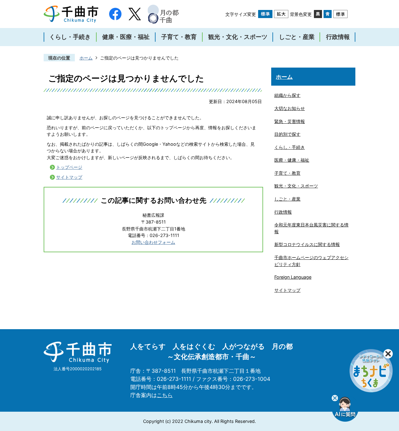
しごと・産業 (287, 198)
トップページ (69, 167)
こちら (165, 395)
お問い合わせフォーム (153, 242)
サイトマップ (69, 177)
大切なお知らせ (289, 108)
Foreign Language (292, 277)
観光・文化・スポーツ (296, 185)
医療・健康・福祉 (291, 160)
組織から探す (287, 95)
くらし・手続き (289, 147)
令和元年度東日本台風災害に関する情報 (311, 228)
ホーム (86, 57)
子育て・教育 (287, 173)
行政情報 (283, 212)
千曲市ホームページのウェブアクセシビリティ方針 (311, 261)
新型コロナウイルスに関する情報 (307, 244)
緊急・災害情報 (289, 121)
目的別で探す (287, 134)
